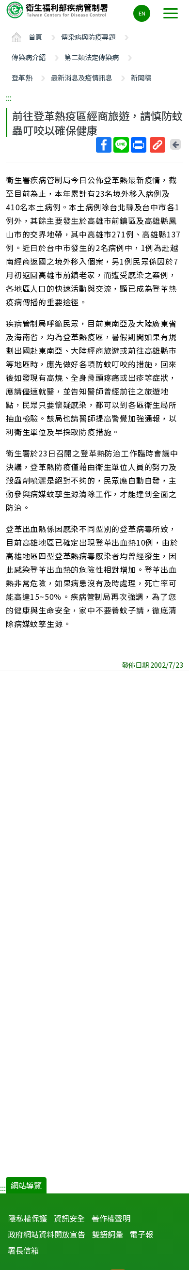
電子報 (141, 1234)
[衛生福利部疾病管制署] (58, 9)
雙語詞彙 (107, 1234)
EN (142, 13)
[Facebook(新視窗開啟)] (103, 145)
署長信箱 (23, 1250)
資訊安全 (69, 1218)
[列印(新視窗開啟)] (138, 145)
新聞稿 (141, 77)
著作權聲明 (111, 1218)
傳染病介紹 (29, 57)
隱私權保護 (27, 1218)
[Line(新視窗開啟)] (121, 145)
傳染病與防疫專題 (88, 36)
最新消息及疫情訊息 (81, 77)
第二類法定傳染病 (91, 57)
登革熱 (22, 77)
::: (9, 97)
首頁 (35, 36)
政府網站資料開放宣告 (46, 1234)
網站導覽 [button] (26, 1185)
